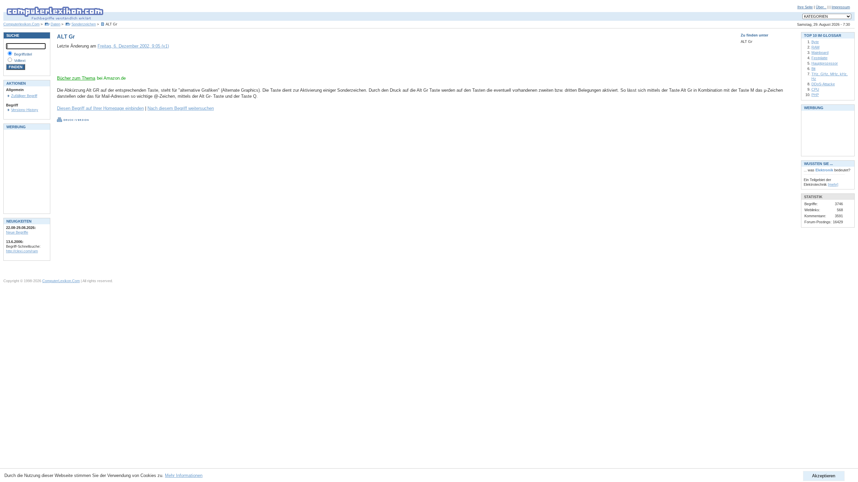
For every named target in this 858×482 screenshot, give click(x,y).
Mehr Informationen (183, 475)
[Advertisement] (135, 65)
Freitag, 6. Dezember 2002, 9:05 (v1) (133, 46)
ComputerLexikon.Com (61, 281)
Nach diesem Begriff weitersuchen (180, 108)
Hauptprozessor (824, 63)
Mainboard (820, 53)
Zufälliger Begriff (24, 96)
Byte (815, 42)
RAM (815, 47)
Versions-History (24, 110)
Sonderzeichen (83, 24)
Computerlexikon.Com (21, 24)
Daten (55, 24)
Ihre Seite (805, 7)
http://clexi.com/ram (22, 251)
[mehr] (833, 184)
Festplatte (819, 58)
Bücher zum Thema (76, 78)
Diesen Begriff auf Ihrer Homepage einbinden (100, 108)
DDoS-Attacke (823, 84)
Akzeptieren (823, 475)
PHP (815, 95)
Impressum (841, 7)
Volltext (19, 61)
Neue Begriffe (17, 232)
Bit (813, 69)
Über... (821, 7)
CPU (815, 89)
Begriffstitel (23, 54)
